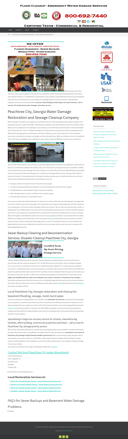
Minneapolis (107, 193)
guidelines (11, 308)
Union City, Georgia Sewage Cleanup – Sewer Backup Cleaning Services (36, 388)
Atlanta (95, 190)
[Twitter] (63, 436)
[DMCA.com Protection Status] (100, 179)
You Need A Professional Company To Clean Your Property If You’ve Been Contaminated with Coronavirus (106, 163)
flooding (80, 283)
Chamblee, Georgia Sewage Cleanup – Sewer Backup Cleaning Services (36, 391)
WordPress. (70, 430)
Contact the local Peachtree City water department (38, 352)
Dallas (112, 190)
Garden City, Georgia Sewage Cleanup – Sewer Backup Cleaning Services (36, 384)
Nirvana (64, 430)
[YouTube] (60, 436)
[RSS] (67, 436)
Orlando (114, 193)
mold (53, 218)
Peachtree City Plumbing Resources (21, 372)
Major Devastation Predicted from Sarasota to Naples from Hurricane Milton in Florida (105, 134)
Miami (101, 193)
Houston (95, 193)
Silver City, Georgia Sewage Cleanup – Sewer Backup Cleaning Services (36, 381)
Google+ (55, 347)
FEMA (60, 283)
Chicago (106, 190)
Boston (100, 190)
